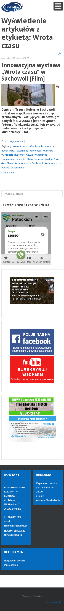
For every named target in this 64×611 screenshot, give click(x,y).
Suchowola (37, 146)
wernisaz (23, 150)
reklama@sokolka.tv (48, 500)
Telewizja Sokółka (32, 596)
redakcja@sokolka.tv (15, 525)
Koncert (48, 150)
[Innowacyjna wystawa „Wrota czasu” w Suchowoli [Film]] (28, 95)
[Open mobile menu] (58, 6)
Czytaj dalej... (9, 172)
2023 (30, 154)
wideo (49, 159)
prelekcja (36, 150)
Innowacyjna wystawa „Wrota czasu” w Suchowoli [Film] (30, 72)
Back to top (52, 602)
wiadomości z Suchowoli (29, 163)
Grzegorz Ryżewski (14, 154)
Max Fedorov (35, 159)
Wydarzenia (16, 141)
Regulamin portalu (14, 560)
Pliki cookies (11, 564)
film (57, 159)
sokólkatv (8, 163)
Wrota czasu (21, 146)
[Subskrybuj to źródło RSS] (59, 53)
